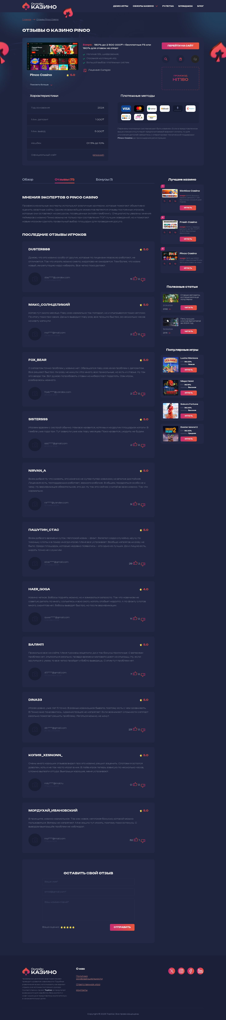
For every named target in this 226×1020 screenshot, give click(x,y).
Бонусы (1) (104, 179)
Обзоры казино (143, 6)
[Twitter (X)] (171, 971)
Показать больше (39, 85)
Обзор (27, 179)
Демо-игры (120, 6)
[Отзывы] (175, 201)
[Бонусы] (170, 201)
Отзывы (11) (64, 179)
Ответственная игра (88, 985)
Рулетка (168, 6)
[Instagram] (181, 971)
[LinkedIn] (200, 971)
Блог (200, 6)
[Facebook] (190, 971)
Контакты (81, 990)
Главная (26, 19)
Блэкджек (185, 6)
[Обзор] (164, 201)
